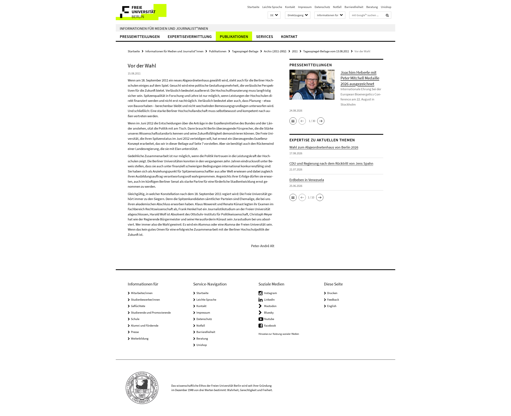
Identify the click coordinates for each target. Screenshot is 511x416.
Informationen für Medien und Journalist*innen (164, 28)
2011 (295, 51)
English (331, 306)
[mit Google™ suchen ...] (387, 15)
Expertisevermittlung (190, 36)
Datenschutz (322, 7)
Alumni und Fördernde (144, 325)
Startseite (253, 7)
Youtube (269, 319)
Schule (135, 319)
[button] (274, 15)
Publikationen (234, 36)
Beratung (372, 7)
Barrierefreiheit (354, 7)
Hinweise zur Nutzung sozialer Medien (278, 334)
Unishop (386, 7)
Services (264, 36)
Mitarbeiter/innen (142, 293)
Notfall (337, 7)
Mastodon (270, 306)
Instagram (270, 293)
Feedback (333, 299)
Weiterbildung (140, 338)
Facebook (270, 325)
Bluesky (269, 312)
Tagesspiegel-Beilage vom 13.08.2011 (326, 51)
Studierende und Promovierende (151, 312)
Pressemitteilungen (140, 36)
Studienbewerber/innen (145, 299)
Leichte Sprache (272, 7)
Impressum (305, 7)
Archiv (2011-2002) (275, 51)
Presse (135, 332)
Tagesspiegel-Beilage (245, 51)
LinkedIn (269, 299)
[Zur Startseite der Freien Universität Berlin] (149, 12)
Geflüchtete (138, 306)
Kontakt (290, 7)
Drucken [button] (332, 293)
